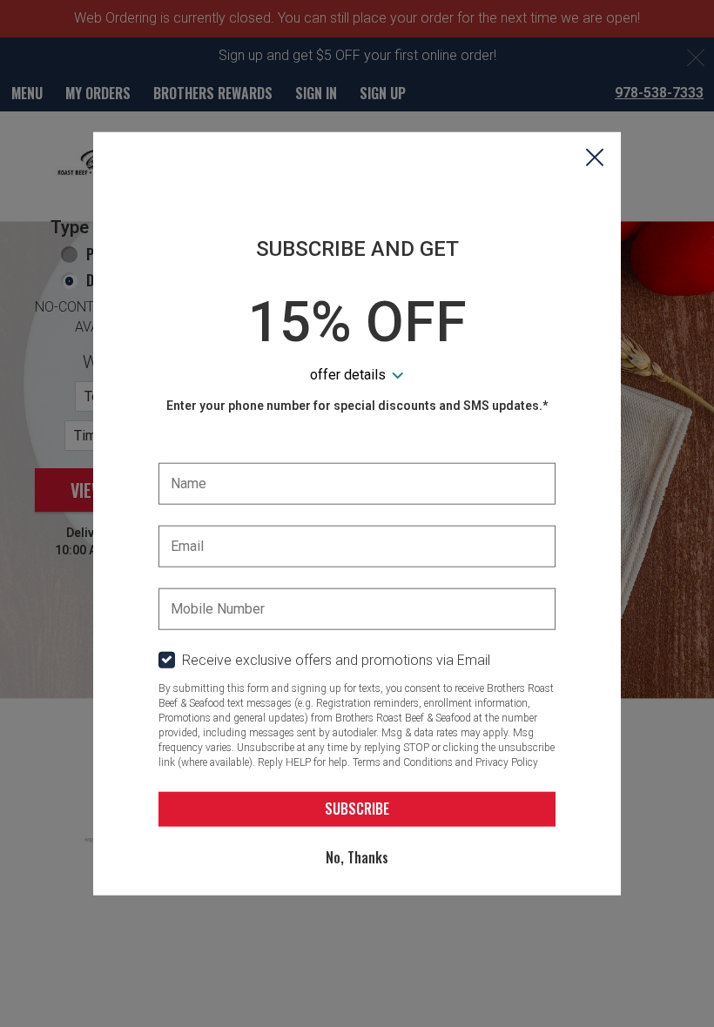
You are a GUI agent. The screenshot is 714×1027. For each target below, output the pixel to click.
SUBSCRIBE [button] (357, 808)
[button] (594, 159)
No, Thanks (357, 857)
